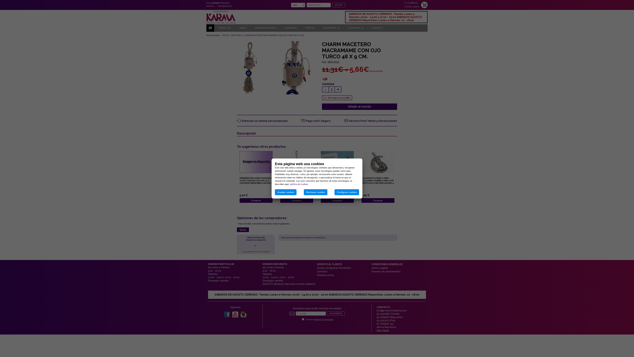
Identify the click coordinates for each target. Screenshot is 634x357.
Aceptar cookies (285, 192)
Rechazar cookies (315, 192)
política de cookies (299, 184)
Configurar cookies (347, 192)
